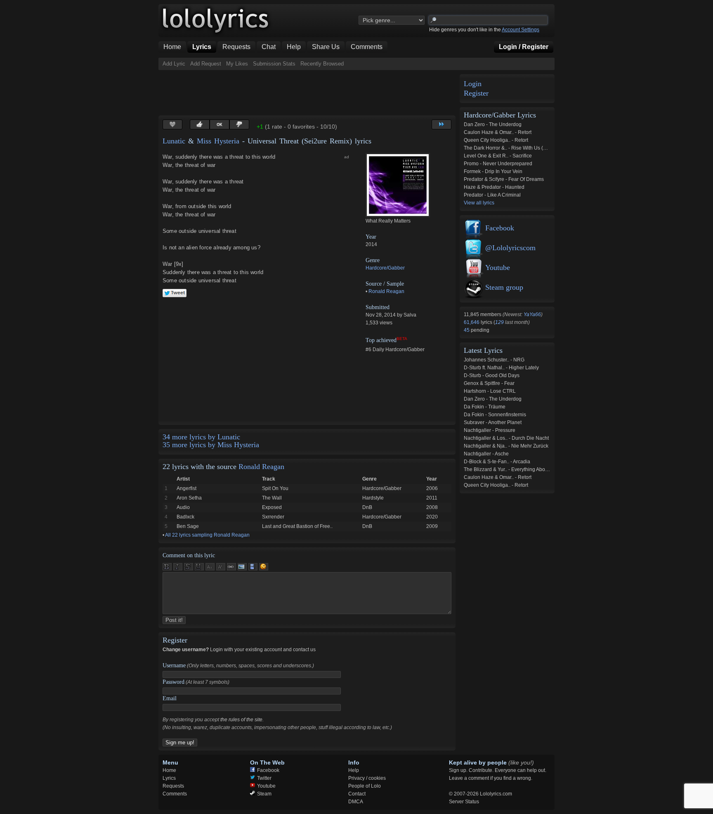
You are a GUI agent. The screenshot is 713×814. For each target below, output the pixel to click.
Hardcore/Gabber (385, 268)
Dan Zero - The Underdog (493, 124)
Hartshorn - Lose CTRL (490, 391)
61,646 (472, 322)
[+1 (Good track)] (200, 124)
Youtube (497, 267)
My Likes (237, 64)
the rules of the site (241, 720)
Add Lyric (174, 64)
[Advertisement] (308, 92)
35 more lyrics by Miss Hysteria (211, 445)
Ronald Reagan (386, 291)
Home (169, 770)
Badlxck (185, 517)
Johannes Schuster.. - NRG (494, 360)
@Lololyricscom (510, 248)
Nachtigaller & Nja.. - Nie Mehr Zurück (506, 446)
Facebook (499, 228)
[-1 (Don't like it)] (239, 124)
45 (467, 330)
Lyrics (169, 778)
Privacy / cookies (367, 778)
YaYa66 (532, 314)
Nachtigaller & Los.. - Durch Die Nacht (506, 438)
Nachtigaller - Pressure (489, 430)
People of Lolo (364, 786)
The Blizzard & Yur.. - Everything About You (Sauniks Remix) (530, 469)
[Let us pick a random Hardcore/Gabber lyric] (441, 124)
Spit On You (275, 488)
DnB (367, 507)
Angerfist (186, 488)
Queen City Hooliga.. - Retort (496, 140)
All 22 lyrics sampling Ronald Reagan (207, 535)
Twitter (264, 778)
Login (473, 84)
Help (353, 770)
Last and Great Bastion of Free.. (297, 526)
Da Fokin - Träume (484, 407)
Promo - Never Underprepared (498, 164)
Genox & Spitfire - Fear (489, 383)
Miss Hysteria (218, 141)
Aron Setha (189, 498)
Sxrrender (273, 517)
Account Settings (520, 30)
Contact (357, 794)
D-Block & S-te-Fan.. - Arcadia (497, 461)
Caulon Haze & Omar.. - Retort (497, 132)
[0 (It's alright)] (219, 124)
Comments (175, 794)
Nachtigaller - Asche (486, 454)
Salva (410, 315)
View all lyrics (479, 203)
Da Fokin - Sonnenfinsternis (495, 415)
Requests (173, 786)
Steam (264, 794)
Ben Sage (188, 526)
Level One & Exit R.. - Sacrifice (498, 156)
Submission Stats (274, 64)
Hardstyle (373, 498)
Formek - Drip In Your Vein (493, 171)
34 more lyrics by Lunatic (201, 437)
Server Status (464, 802)
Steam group (504, 287)
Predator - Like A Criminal (492, 195)
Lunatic (174, 141)
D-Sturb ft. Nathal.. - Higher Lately (501, 368)
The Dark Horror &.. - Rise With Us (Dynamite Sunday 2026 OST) (536, 148)
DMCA (355, 802)
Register (476, 93)
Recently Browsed (322, 64)
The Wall (272, 498)
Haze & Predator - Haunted (494, 187)
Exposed (272, 507)
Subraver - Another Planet (493, 422)
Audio (183, 507)
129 (499, 322)
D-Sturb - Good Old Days (491, 375)
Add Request (205, 64)
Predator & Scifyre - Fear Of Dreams (504, 179)
